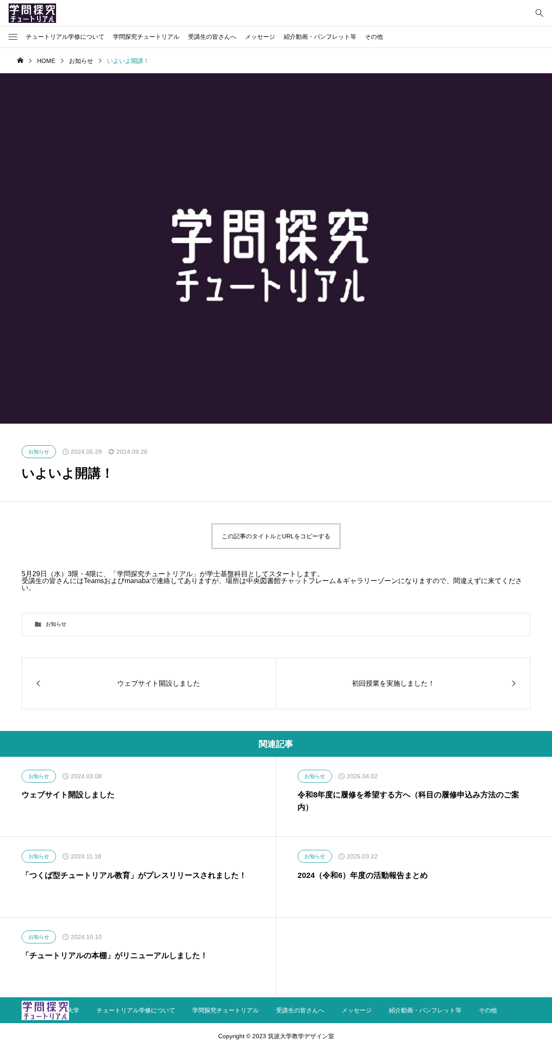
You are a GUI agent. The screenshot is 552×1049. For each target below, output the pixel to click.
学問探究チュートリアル (146, 36)
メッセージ (260, 36)
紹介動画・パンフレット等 (320, 36)
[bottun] (539, 13)
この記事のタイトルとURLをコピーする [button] (276, 536)
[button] (13, 37)
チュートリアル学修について (65, 36)
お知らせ (56, 624)
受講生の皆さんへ (212, 36)
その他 (374, 36)
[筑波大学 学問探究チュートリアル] (32, 13)
